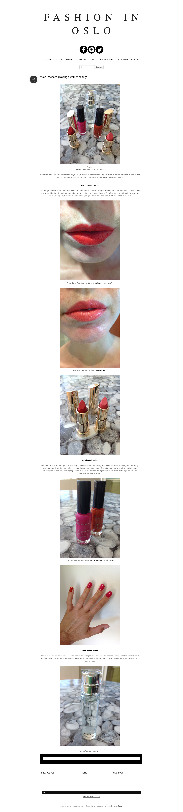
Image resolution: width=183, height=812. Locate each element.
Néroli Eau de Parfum (90, 651)
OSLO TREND (136, 60)
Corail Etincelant (100, 370)
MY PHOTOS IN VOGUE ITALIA (103, 60)
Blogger (120, 806)
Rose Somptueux (96, 561)
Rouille (111, 561)
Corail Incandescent (95, 283)
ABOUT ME (59, 60)
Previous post (48, 773)
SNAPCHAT (70, 60)
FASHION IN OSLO (93, 23)
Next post (118, 773)
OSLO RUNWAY (122, 60)
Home (84, 773)
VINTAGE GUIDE (83, 60)
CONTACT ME (47, 60)
